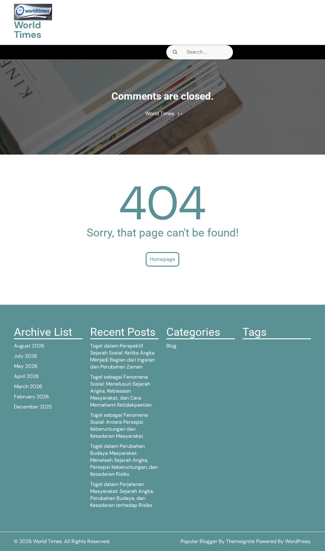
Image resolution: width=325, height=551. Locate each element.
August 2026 (29, 345)
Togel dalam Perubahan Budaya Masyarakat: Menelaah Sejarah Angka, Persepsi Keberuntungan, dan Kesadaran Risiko (124, 460)
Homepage (162, 259)
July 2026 (25, 356)
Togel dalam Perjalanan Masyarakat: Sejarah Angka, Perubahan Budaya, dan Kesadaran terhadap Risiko (122, 494)
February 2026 (31, 396)
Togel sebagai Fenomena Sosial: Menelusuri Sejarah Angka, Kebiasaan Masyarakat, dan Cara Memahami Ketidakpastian (121, 391)
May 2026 (25, 366)
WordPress (297, 541)
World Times (27, 30)
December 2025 (33, 406)
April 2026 (26, 376)
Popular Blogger (199, 541)
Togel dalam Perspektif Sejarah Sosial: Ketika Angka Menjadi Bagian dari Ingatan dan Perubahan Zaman (122, 356)
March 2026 (28, 386)
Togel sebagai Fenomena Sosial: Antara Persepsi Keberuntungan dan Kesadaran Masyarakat (119, 425)
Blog (171, 345)
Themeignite (240, 541)
